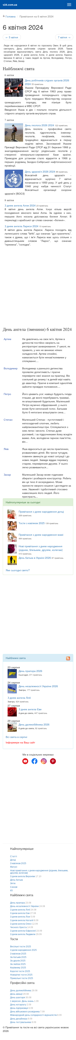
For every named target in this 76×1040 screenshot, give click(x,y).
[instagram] (44, 761)
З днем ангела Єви (30, 709)
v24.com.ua (10, 4)
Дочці (13, 860)
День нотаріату (18, 1004)
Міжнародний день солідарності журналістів (33, 1015)
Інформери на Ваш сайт (20, 742)
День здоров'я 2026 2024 (40, 171)
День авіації (16, 994)
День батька (16, 880)
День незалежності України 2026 (38, 686)
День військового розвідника (25, 1011)
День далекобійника (20, 990)
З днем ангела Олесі (21, 924)
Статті (13, 856)
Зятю (12, 883)
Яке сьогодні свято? (18, 570)
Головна (10, 16)
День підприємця (19, 1008)
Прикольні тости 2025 (21, 978)
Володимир (11, 368)
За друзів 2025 (17, 960)
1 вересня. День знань (22, 1001)
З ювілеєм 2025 (18, 863)
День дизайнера (18, 1018)
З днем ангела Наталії (21, 920)
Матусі (13, 867)
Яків (6, 449)
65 (11, 890)
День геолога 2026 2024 (39, 125)
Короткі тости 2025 (20, 971)
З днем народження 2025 (23, 950)
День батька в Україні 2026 (35, 557)
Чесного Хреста (18, 927)
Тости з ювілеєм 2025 (32, 523)
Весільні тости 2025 (20, 946)
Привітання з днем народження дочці (41, 511)
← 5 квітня (12, 37)
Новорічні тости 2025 (21, 975)
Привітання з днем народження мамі (41, 534)
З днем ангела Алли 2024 (20, 205)
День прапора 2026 (30, 671)
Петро (7, 394)
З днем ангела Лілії (19, 697)
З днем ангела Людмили (22, 934)
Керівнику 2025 (18, 967)
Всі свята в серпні (16, 737)
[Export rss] (68, 658)
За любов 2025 (18, 964)
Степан (8, 419)
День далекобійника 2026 (34, 724)
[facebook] (34, 761)
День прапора (17, 903)
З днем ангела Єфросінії (23, 931)
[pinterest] (53, 761)
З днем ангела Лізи (20, 916)
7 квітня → (64, 37)
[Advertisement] (38, 287)
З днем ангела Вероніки (22, 876)
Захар (7, 474)
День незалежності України (24, 906)
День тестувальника (20, 1022)
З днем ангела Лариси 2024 (21, 226)
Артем (7, 339)
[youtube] (25, 761)
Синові (13, 887)
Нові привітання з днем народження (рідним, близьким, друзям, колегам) (41, 548)
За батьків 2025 (18, 957)
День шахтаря (17, 997)
